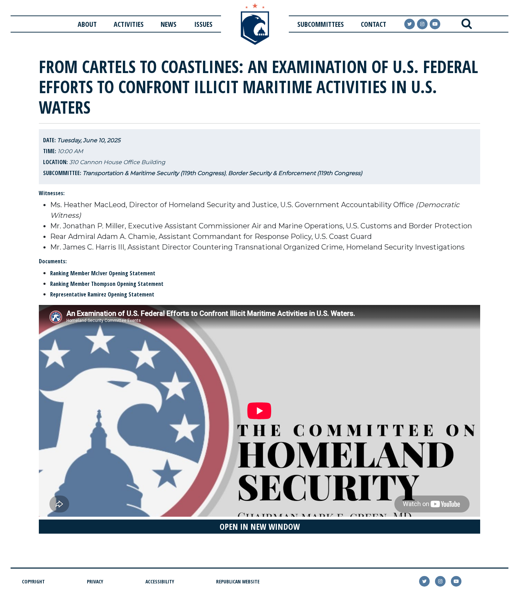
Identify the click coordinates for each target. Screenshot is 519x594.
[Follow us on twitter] (424, 581)
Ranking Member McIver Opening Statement (103, 273)
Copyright (33, 581)
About (87, 24)
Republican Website (238, 581)
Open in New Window (260, 526)
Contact (373, 24)
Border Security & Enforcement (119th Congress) (295, 173)
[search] (466, 24)
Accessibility (159, 581)
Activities (129, 24)
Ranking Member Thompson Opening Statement (107, 284)
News (169, 24)
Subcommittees (320, 24)
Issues (203, 24)
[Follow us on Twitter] (409, 24)
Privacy (95, 581)
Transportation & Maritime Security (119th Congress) (154, 173)
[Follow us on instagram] (422, 24)
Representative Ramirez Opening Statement (103, 294)
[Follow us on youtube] (435, 24)
